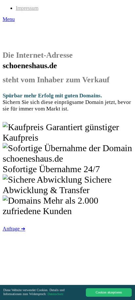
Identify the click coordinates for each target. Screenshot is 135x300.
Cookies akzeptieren (109, 292)
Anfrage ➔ (14, 228)
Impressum (27, 8)
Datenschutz (55, 294)
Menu (9, 19)
